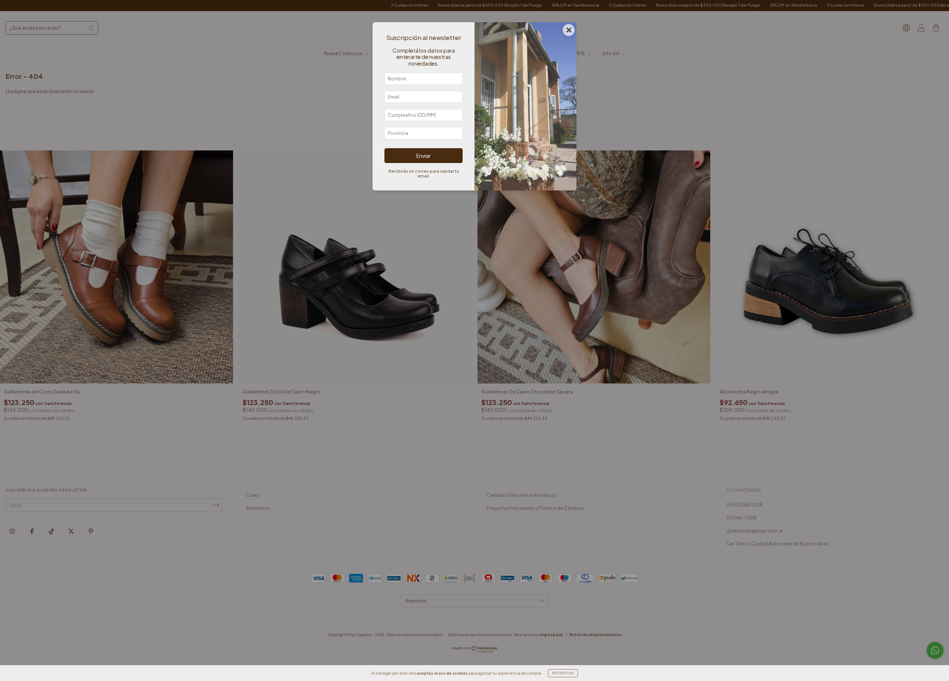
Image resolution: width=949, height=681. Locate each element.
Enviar (423, 155)
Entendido (563, 673)
